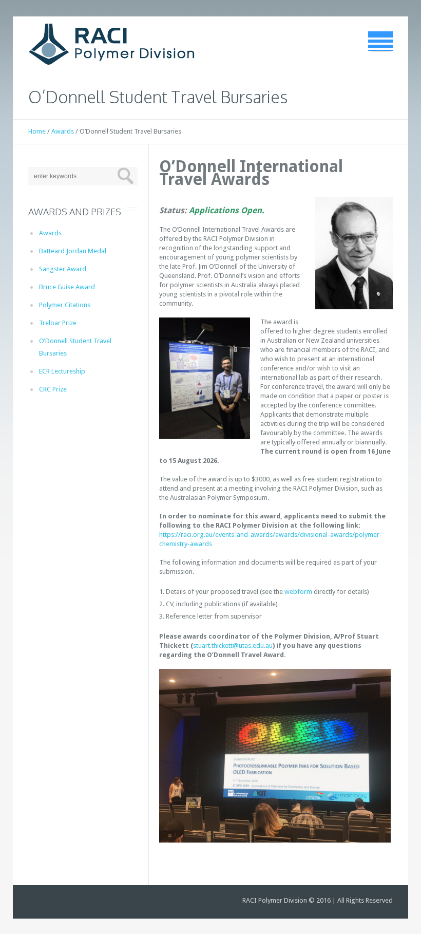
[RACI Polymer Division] (111, 44)
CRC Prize (53, 389)
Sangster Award (62, 269)
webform (298, 591)
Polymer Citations (64, 305)
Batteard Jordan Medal (72, 251)
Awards (62, 131)
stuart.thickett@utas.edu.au (233, 645)
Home (37, 131)
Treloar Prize (57, 323)
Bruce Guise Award (67, 287)
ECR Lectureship (62, 371)
